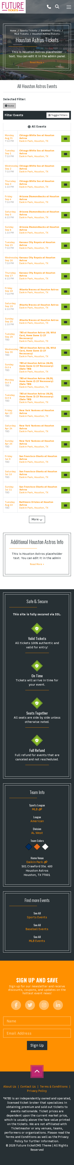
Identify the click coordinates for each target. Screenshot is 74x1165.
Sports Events (37, 917)
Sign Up (37, 1045)
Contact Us (28, 1086)
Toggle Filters (59, 115)
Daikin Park (35, 862)
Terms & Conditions (54, 1086)
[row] (37, 138)
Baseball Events (37, 929)
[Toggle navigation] (68, 6)
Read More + (37, 62)
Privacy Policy (37, 1091)
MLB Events (37, 941)
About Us (9, 1086)
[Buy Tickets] (65, 138)
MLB (35, 809)
